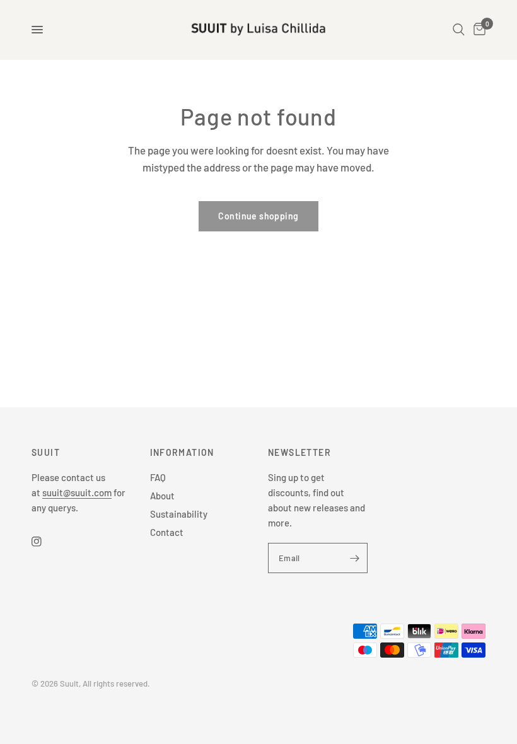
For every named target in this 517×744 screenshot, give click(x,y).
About (162, 495)
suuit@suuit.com (77, 492)
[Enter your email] (355, 558)
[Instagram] (45, 541)
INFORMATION (182, 452)
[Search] (458, 29)
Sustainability (178, 514)
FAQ (158, 477)
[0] (477, 29)
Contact (166, 532)
